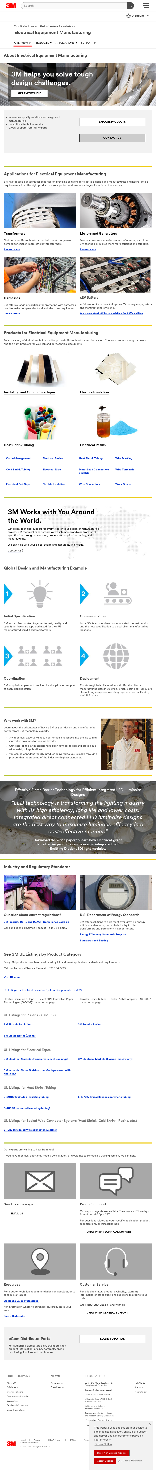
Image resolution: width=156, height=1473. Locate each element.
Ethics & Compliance (16, 1410)
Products (42, 43)
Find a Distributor (14, 1316)
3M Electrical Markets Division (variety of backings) (36, 1059)
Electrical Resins (93, 445)
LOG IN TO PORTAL (112, 1339)
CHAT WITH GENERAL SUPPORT (107, 1312)
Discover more (12, 249)
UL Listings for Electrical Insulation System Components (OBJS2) (43, 990)
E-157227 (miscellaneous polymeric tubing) (104, 1097)
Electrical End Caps (18, 484)
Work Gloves (123, 484)
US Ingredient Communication (98, 1420)
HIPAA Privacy (54, 1440)
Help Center (140, 1383)
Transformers (14, 234)
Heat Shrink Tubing (19, 445)
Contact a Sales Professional (21, 1301)
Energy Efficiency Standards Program (103, 934)
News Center (57, 1383)
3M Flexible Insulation (17, 1024)
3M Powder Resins (89, 1024)
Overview (21, 43)
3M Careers (12, 1387)
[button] (130, 1461)
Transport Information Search (98, 1390)
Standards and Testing (94, 940)
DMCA (72, 1440)
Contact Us (14, 550)
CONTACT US (112, 137)
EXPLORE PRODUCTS (112, 122)
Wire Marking (123, 458)
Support (87, 43)
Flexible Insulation (94, 392)
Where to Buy (141, 1392)
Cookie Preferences (30, 1443)
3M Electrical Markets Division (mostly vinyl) (106, 1059)
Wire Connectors (89, 484)
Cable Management (18, 458)
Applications (65, 43)
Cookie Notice (103, 1444)
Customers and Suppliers (18, 1397)
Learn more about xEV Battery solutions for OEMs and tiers (111, 313)
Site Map (139, 1387)
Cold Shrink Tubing (18, 469)
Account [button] (138, 15)
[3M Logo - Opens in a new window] (11, 6)
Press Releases (57, 1387)
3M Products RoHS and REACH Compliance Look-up (36, 922)
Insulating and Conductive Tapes (29, 392)
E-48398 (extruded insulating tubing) (27, 1108)
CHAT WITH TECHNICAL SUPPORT (109, 1232)
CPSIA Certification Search (97, 1395)
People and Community (17, 1405)
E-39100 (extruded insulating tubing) (26, 1097)
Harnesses (12, 298)
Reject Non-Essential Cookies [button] (111, 1453)
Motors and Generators (98, 234)
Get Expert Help (29, 93)
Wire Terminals (124, 469)
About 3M (11, 1383)
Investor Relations (15, 1392)
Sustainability (13, 1401)
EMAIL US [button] (17, 1213)
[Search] (130, 5)
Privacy (36, 1440)
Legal (23, 1440)
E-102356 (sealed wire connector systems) (30, 1130)
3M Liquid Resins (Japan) (20, 1035)
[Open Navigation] (146, 6)
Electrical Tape (51, 469)
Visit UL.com (12, 977)
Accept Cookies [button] (105, 1461)
